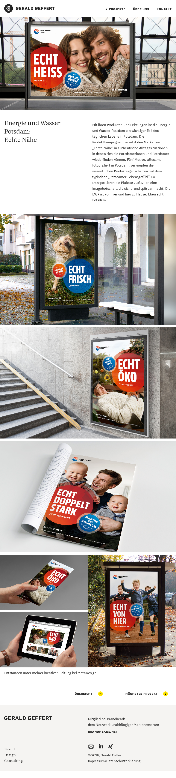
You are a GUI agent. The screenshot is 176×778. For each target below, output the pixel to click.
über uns (141, 8)
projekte (117, 8)
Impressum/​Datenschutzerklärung (114, 760)
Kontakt (164, 8)
